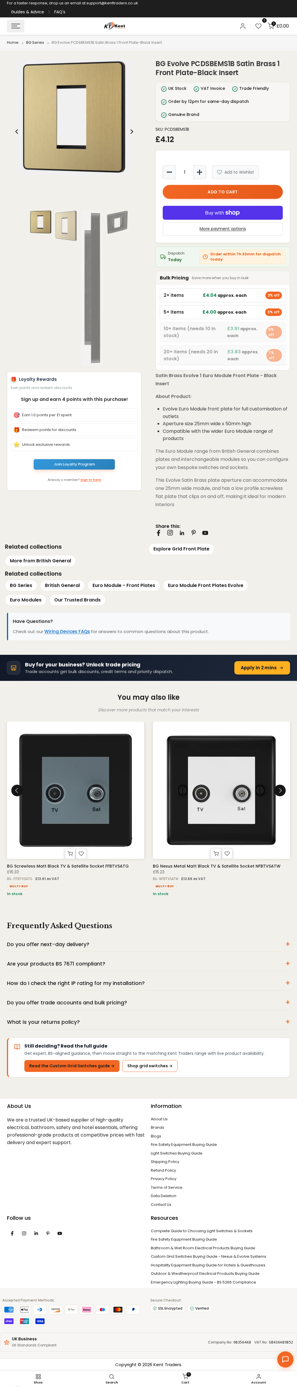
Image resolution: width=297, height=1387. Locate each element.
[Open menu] (15, 26)
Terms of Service (166, 1187)
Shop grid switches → (150, 1066)
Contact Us (161, 1204)
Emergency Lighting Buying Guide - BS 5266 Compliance (203, 1282)
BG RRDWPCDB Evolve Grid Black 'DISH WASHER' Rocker (210, 866)
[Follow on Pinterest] (193, 532)
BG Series (35, 42)
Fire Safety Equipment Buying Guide (184, 1144)
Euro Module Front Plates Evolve (205, 585)
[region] (74, 131)
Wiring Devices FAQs (67, 631)
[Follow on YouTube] (205, 533)
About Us (159, 1119)
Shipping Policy (165, 1161)
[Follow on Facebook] (158, 533)
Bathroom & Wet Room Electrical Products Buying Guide (203, 1248)
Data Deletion (163, 1196)
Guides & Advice (27, 12)
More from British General (40, 560)
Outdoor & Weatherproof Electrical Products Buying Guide (205, 1273)
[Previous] (17, 131)
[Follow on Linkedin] (182, 533)
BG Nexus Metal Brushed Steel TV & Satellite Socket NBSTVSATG (74, 866)
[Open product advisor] (285, 1359)
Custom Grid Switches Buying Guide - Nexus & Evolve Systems (208, 1256)
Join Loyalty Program (74, 464)
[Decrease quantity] (169, 172)
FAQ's (59, 12)
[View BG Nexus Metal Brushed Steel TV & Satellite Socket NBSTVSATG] (75, 790)
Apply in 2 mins (259, 668)
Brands (157, 1127)
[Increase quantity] (199, 172)
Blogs (156, 1136)
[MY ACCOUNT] (242, 26)
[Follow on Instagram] (170, 532)
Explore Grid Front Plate (181, 549)
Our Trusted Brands (77, 600)
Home (13, 42)
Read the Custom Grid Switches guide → (72, 1066)
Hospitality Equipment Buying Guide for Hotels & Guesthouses (208, 1265)
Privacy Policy (163, 1178)
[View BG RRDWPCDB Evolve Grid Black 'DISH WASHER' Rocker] (221, 790)
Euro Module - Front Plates (124, 585)
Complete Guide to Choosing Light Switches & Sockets (202, 1231)
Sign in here (90, 479)
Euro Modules (25, 600)
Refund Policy (163, 1170)
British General (62, 585)
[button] (74, 117)
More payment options (223, 229)
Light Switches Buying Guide (176, 1153)
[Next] (131, 131)
